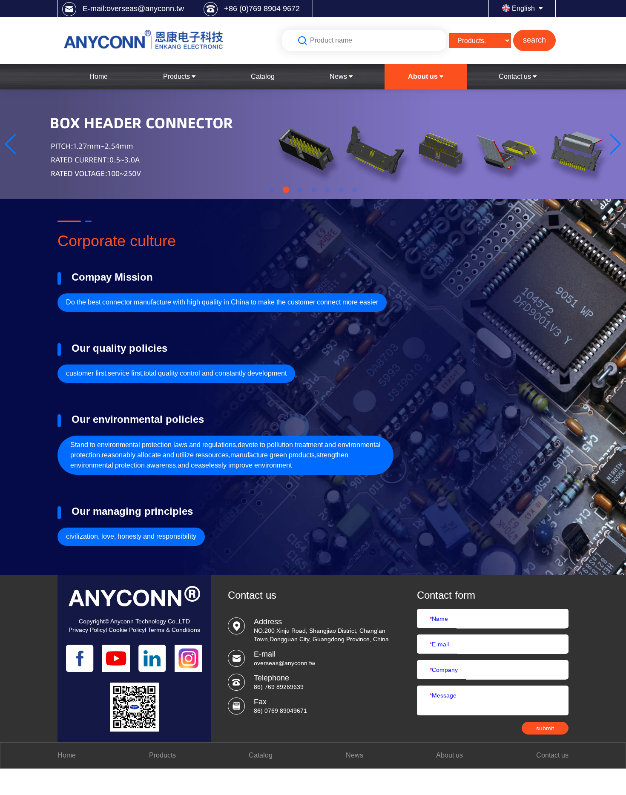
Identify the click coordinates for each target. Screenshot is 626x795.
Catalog (263, 76)
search (534, 40)
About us (423, 76)
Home (98, 76)
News (339, 76)
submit (545, 728)
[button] (10, 144)
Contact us (516, 76)
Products (177, 76)
